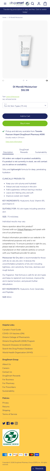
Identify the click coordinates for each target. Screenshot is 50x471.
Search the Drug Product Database (17, 348)
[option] (25, 11)
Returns (5, 406)
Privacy (5, 402)
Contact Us (7, 372)
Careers (5, 368)
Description (8, 152)
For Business (8, 379)
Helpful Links (8, 325)
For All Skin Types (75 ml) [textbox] (15, 106)
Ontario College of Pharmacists (16, 337)
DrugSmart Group (10, 359)
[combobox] (25, 105)
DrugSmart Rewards (24, 151)
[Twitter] (3, 423)
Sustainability (41, 152)
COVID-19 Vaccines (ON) (13, 333)
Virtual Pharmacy (24, 229)
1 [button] (23, 80)
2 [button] (26, 80)
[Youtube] (12, 423)
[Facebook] (8, 423)
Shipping (6, 410)
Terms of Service (9, 414)
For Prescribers (9, 387)
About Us (6, 364)
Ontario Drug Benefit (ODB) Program (18, 341)
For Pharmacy (8, 383)
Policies (5, 398)
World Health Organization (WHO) (17, 352)
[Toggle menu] (5, 3)
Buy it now (25, 123)
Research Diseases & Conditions (16, 345)
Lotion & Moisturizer (12, 97)
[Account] (38, 2)
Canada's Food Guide (11, 329)
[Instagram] (16, 423)
